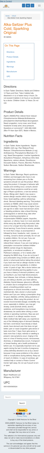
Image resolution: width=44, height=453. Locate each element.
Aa (28, 5)
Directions (10, 52)
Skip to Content (6, 1)
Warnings (10, 66)
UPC (8, 76)
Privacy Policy (22, 416)
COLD (14, 16)
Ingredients (11, 61)
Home (8, 16)
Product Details (12, 57)
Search (22, 403)
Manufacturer (12, 71)
